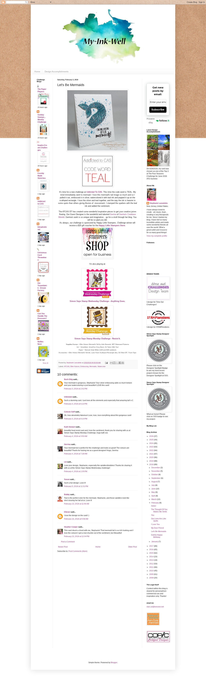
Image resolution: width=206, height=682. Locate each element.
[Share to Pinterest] (122, 362)
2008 (151, 578)
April (153, 496)
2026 (151, 436)
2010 (151, 571)
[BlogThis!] (114, 362)
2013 (151, 560)
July (153, 485)
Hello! (153, 506)
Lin (65, 462)
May (153, 492)
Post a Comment (68, 542)
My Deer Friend (157, 528)
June (153, 489)
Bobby (67, 494)
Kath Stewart (69, 427)
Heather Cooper (71, 527)
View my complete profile (157, 236)
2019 (151, 461)
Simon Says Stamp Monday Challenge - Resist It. (97, 338)
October (154, 475)
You (152, 515)
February (155, 503)
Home (37, 71)
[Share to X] (117, 362)
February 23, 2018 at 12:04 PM (76, 536)
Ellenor (67, 512)
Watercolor (102, 366)
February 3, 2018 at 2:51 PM (75, 389)
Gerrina (113, 214)
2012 (151, 564)
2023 (151, 447)
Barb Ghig (68, 379)
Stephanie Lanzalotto (159, 203)
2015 (151, 553)
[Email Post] (106, 363)
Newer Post (63, 547)
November (155, 471)
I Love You (155, 524)
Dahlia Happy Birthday (156, 536)
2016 (151, 549)
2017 (151, 546)
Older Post (132, 547)
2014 (151, 557)
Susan (67, 479)
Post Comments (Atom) (77, 551)
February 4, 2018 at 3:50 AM (75, 436)
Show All (45, 363)
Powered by (151, 121)
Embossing (84, 366)
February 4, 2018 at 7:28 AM (75, 454)
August (154, 482)
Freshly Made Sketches (42, 175)
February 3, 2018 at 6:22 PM (75, 404)
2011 (151, 567)
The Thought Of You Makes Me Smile (159, 510)
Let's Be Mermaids (158, 531)
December (155, 468)
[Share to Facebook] (119, 362)
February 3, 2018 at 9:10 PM (75, 419)
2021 (151, 454)
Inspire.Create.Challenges (42, 147)
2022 (151, 450)
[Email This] (111, 362)
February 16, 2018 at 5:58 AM (76, 519)
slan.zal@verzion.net (155, 607)
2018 (151, 464)
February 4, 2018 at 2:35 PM (75, 471)
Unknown (68, 397)
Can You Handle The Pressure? (42, 316)
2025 (151, 440)
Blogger (114, 662)
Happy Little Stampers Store (112, 225)
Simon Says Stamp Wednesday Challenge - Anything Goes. (97, 301)
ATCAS (66, 366)
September (156, 478)
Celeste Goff (69, 412)
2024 (151, 443)
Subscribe (157, 109)
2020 (151, 457)
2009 (151, 574)
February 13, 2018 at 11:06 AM (76, 504)
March (154, 499)
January (154, 542)
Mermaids (93, 366)
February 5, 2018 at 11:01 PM (76, 486)
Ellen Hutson (74, 366)
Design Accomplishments (56, 71)
